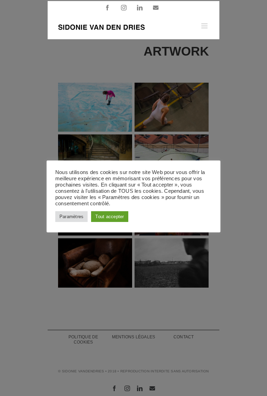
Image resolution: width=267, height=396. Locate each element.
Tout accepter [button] (109, 216)
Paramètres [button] (71, 216)
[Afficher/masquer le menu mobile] (205, 26)
